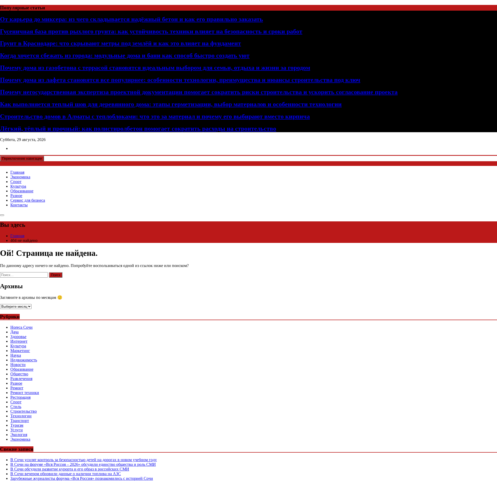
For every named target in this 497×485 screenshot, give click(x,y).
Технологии (21, 416)
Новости (18, 364)
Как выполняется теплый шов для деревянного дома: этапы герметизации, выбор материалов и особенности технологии (171, 104)
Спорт (15, 181)
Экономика (20, 177)
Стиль (15, 406)
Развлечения (21, 378)
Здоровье (18, 336)
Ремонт (16, 388)
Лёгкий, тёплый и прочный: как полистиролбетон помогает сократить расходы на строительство (138, 128)
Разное (16, 195)
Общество (19, 374)
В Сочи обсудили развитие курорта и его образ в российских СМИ (69, 469)
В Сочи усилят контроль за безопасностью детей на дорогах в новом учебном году (83, 460)
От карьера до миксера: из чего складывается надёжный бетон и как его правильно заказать (131, 19)
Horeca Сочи (21, 327)
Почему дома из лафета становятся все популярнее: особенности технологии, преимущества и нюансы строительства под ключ (180, 79)
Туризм (16, 425)
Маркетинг (20, 350)
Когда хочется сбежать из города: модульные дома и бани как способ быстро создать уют (125, 55)
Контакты (19, 205)
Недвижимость (23, 360)
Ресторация (20, 397)
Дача (14, 332)
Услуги (16, 430)
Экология (18, 434)
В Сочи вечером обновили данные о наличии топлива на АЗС (65, 474)
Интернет (18, 341)
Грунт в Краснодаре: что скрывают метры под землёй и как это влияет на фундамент (120, 43)
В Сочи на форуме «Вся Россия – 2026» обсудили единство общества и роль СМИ (83, 464)
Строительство (23, 411)
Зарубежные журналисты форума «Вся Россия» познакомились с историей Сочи (81, 478)
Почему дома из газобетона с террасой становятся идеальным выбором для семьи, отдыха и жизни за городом (155, 67)
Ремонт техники (24, 392)
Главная (17, 172)
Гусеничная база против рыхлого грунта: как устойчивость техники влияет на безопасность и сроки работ (151, 31)
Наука (15, 355)
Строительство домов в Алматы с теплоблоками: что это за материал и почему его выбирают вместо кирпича (155, 116)
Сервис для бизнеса (27, 200)
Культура (18, 186)
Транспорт (19, 420)
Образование (21, 191)
